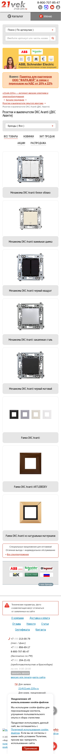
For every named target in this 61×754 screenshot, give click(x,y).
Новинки (28, 136)
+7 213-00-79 (20, 638)
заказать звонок (20, 673)
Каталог (17, 16)
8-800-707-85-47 (20, 651)
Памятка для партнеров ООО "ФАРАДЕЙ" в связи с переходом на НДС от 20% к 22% (30, 80)
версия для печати (21, 677)
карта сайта (38, 677)
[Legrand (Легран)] (46, 568)
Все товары (11, 136)
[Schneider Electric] (31, 568)
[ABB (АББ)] (16, 568)
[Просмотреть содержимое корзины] (52, 7)
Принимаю (30, 748)
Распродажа (38, 143)
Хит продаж (47, 136)
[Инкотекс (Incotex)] (31, 575)
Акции (21, 143)
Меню (47, 16)
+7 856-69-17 (20, 647)
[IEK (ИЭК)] (16, 575)
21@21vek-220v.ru (28, 688)
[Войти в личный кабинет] (58, 7)
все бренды (46, 584)
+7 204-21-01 (20, 660)
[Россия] (46, 575)
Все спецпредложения (18, 554)
